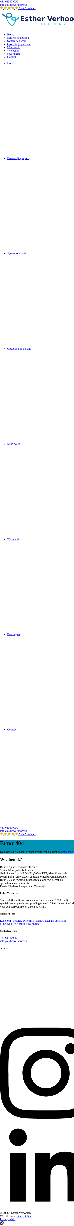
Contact (11, 56)
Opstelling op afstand (19, 44)
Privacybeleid (7, 1219)
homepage (67, 851)
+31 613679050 (9, 1)
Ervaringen (13, 53)
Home (10, 34)
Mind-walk (13, 47)
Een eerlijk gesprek (18, 37)
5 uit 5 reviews (27, 8)
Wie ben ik (13, 50)
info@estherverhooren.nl (14, 4)
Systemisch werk (16, 40)
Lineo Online (23, 1216)
